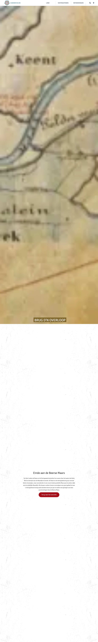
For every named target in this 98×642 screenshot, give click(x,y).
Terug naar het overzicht (49, 495)
